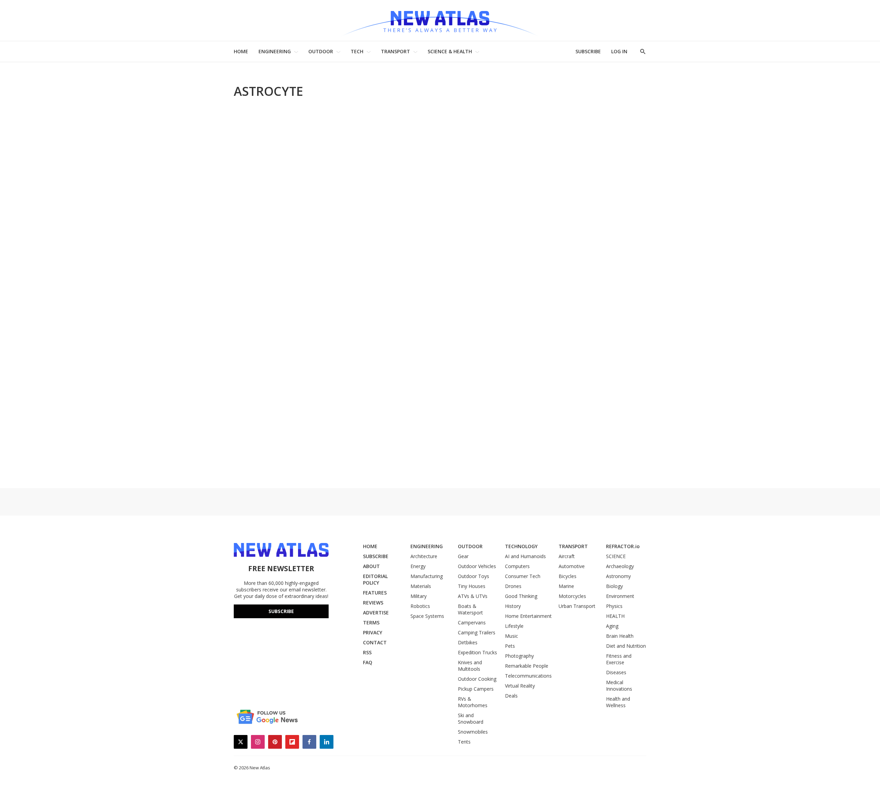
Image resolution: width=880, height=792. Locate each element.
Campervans (472, 622)
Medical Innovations (619, 685)
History (513, 606)
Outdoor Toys (473, 576)
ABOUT (371, 566)
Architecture (423, 556)
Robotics (420, 606)
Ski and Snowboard (470, 718)
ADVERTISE (376, 612)
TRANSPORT (395, 51)
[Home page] (440, 20)
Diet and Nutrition (626, 646)
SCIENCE (616, 556)
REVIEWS (373, 602)
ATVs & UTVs (472, 596)
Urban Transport (577, 606)
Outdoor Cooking (477, 679)
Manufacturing (426, 576)
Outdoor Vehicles (477, 566)
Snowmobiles (473, 731)
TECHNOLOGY (521, 546)
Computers (517, 566)
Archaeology (620, 566)
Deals (511, 695)
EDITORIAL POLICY (375, 579)
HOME (241, 51)
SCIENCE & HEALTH (450, 51)
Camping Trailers (476, 632)
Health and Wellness (618, 702)
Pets (510, 646)
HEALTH (615, 616)
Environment (620, 596)
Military (418, 596)
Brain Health (620, 636)
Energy (418, 566)
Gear (463, 556)
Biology (614, 586)
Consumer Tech (522, 576)
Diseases (616, 672)
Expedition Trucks (477, 652)
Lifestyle (514, 626)
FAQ (367, 662)
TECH (357, 51)
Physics (614, 606)
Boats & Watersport (470, 609)
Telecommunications (528, 675)
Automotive (572, 566)
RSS (367, 652)
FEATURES (375, 592)
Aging (612, 626)
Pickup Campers (476, 689)
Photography (519, 656)
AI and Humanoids (525, 556)
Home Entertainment (528, 616)
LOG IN (619, 51)
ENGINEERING (274, 51)
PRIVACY (372, 632)
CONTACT (375, 642)
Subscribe (281, 611)
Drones (513, 586)
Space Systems (427, 616)
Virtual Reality (520, 685)
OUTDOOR (320, 51)
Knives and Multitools (470, 665)
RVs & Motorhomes (472, 702)
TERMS (371, 622)
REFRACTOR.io (623, 546)
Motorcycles (572, 596)
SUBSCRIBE (588, 51)
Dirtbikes (467, 642)
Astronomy (618, 576)
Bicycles (567, 576)
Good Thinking (521, 596)
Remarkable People (526, 666)
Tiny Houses (471, 586)
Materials (420, 586)
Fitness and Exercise (618, 659)
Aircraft (567, 556)
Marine (566, 586)
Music (511, 636)
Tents (464, 741)
